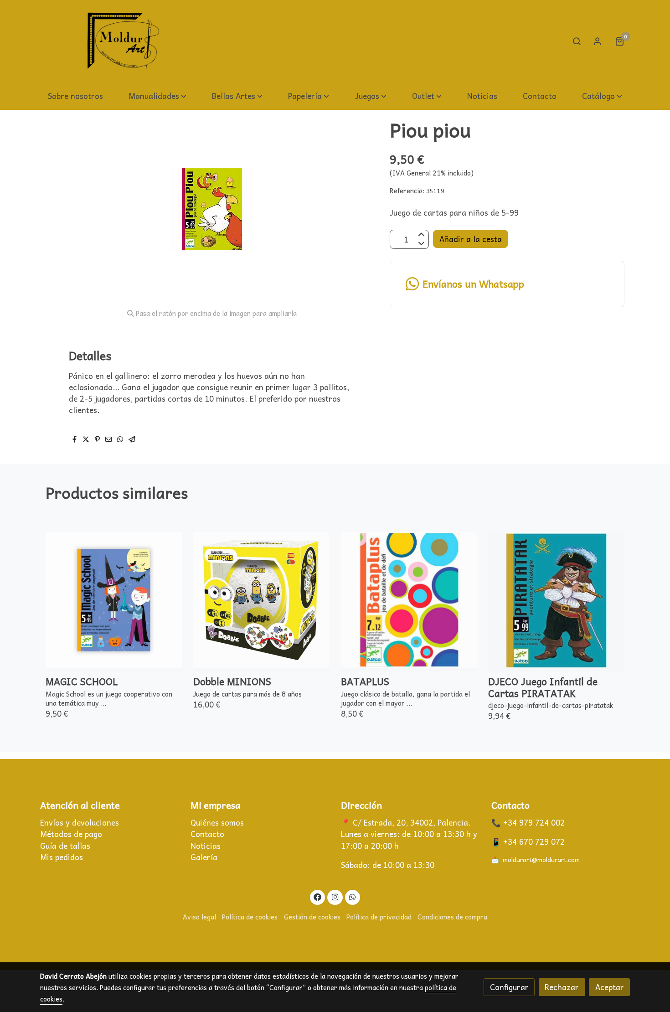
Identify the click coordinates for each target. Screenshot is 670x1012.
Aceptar (609, 987)
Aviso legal (199, 916)
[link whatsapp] (352, 896)
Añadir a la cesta (470, 239)
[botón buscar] (576, 41)
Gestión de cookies (312, 916)
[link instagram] (335, 896)
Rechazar (562, 987)
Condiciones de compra (452, 916)
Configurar (509, 987)
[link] (123, 41)
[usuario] (597, 41)
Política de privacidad (379, 916)
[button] (157, 96)
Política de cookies (250, 916)
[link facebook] (317, 896)
